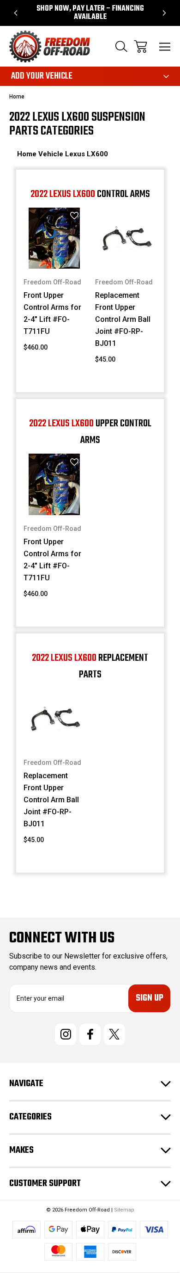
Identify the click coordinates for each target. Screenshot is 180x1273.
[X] (114, 1034)
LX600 (97, 154)
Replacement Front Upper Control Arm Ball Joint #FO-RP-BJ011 (122, 319)
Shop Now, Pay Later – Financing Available (90, 13)
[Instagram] (65, 1034)
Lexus (76, 154)
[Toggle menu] (165, 46)
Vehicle (51, 154)
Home (27, 154)
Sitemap (124, 1210)
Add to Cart (54, 256)
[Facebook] (90, 1034)
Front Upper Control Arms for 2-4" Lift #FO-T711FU (52, 313)
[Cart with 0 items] (140, 46)
